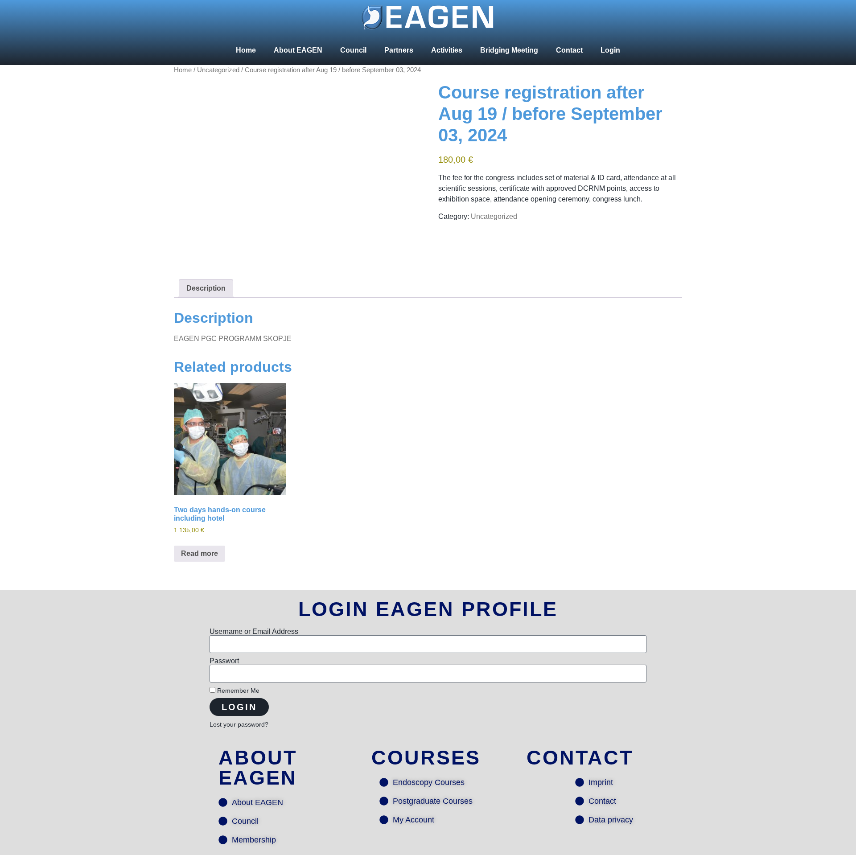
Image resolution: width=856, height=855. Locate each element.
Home (246, 50)
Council (353, 50)
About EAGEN (298, 50)
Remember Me (237, 690)
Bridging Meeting (509, 50)
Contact (569, 50)
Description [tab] (206, 288)
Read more (199, 553)
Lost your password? (239, 724)
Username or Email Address (254, 631)
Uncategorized (218, 70)
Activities (446, 50)
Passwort (224, 661)
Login (610, 50)
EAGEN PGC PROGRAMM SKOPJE (233, 338)
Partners (398, 50)
